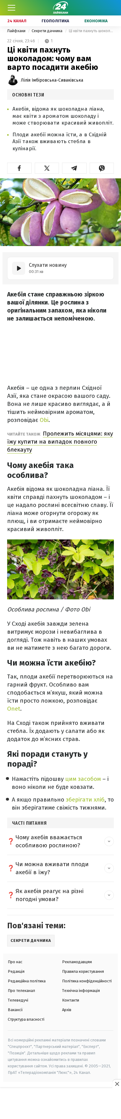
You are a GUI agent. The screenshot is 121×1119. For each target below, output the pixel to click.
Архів (66, 1009)
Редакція (16, 971)
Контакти (70, 1000)
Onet (13, 708)
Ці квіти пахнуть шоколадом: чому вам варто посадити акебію (91, 31)
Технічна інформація (81, 990)
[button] (19, 168)
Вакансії (15, 1009)
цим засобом (83, 778)
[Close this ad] (116, 1083)
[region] (60, 1104)
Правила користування (83, 971)
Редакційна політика (27, 981)
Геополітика (55, 21)
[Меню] (11, 8)
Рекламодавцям (77, 961)
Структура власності (26, 1019)
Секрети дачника (47, 31)
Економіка (96, 21)
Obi (44, 419)
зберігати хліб (85, 799)
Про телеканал (21, 990)
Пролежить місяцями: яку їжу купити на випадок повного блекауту (60, 441)
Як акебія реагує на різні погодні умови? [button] (49, 895)
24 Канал (16, 21)
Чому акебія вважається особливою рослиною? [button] (49, 841)
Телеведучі (18, 1000)
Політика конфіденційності (87, 981)
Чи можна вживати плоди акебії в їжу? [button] (52, 868)
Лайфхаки (16, 31)
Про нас (15, 961)
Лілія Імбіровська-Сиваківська (52, 80)
